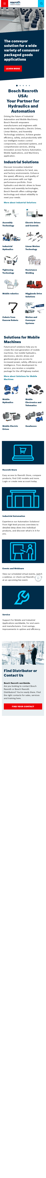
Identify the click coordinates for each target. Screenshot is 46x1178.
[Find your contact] (23, 706)
